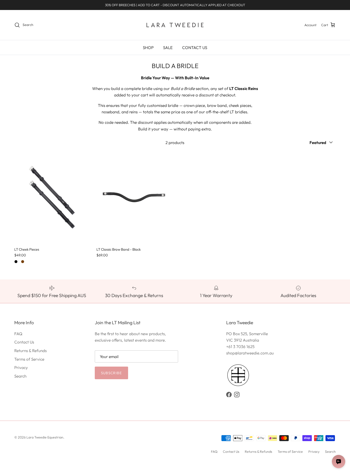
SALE (168, 47)
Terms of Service (29, 359)
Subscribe (111, 373)
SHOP (148, 47)
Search (20, 375)
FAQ (18, 333)
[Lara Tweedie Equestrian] (175, 25)
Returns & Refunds (30, 350)
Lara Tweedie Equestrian (44, 437)
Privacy (21, 367)
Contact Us (24, 341)
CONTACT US (194, 47)
